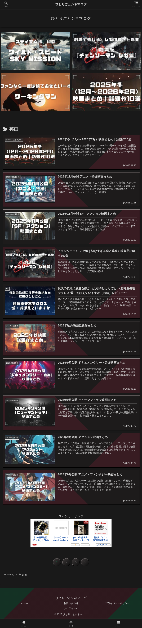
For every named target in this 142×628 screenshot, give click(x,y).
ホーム (24, 603)
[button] (131, 507)
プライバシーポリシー (117, 603)
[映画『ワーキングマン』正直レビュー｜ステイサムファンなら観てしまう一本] (35, 92)
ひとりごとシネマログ (71, 4)
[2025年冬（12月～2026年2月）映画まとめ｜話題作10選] (106, 92)
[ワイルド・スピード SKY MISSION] (35, 51)
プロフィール (71, 608)
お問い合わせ (71, 603)
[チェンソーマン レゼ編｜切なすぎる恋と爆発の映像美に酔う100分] (106, 51)
